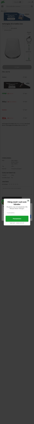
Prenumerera (17, 219)
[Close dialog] (28, 200)
